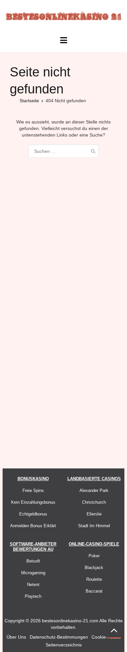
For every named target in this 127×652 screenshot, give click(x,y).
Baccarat (94, 591)
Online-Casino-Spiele (94, 544)
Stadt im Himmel (94, 525)
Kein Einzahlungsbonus (33, 502)
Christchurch (94, 502)
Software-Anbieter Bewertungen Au (33, 547)
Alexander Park (93, 490)
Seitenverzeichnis (64, 644)
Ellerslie (94, 514)
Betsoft (33, 561)
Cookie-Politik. (106, 637)
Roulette (94, 579)
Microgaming (33, 572)
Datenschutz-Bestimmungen (59, 637)
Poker (94, 555)
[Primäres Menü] (63, 40)
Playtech (33, 596)
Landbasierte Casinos (94, 478)
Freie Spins (33, 490)
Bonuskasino (33, 478)
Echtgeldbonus (33, 514)
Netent (33, 584)
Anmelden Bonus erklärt (33, 525)
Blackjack (94, 567)
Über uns (16, 637)
